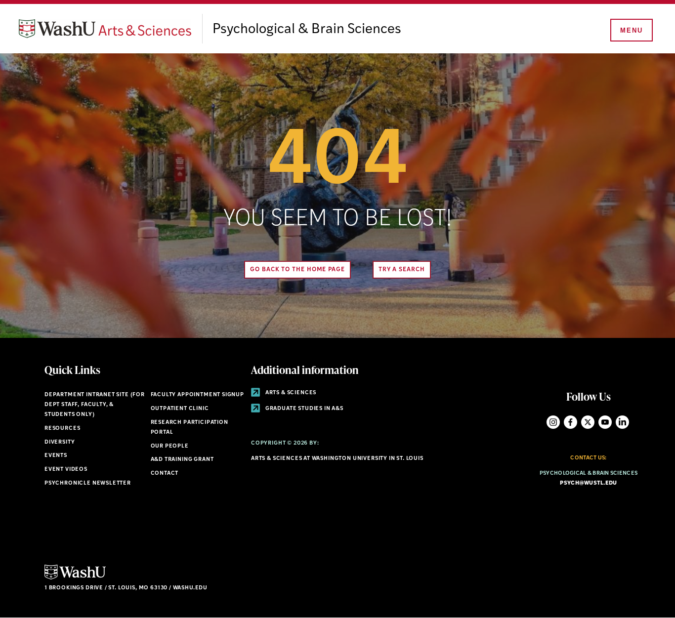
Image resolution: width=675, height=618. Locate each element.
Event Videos (65, 469)
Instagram (553, 422)
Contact (165, 473)
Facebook (570, 422)
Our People (170, 446)
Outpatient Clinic (180, 409)
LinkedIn (622, 422)
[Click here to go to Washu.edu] (75, 578)
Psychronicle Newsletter (87, 483)
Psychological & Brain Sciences (306, 30)
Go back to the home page (297, 270)
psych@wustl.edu (588, 483)
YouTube (605, 422)
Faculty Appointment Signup (197, 395)
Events (55, 455)
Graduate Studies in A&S (303, 409)
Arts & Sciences (290, 393)
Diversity (59, 442)
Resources (62, 428)
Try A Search (402, 270)
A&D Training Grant (182, 459)
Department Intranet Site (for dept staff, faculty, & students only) (94, 404)
